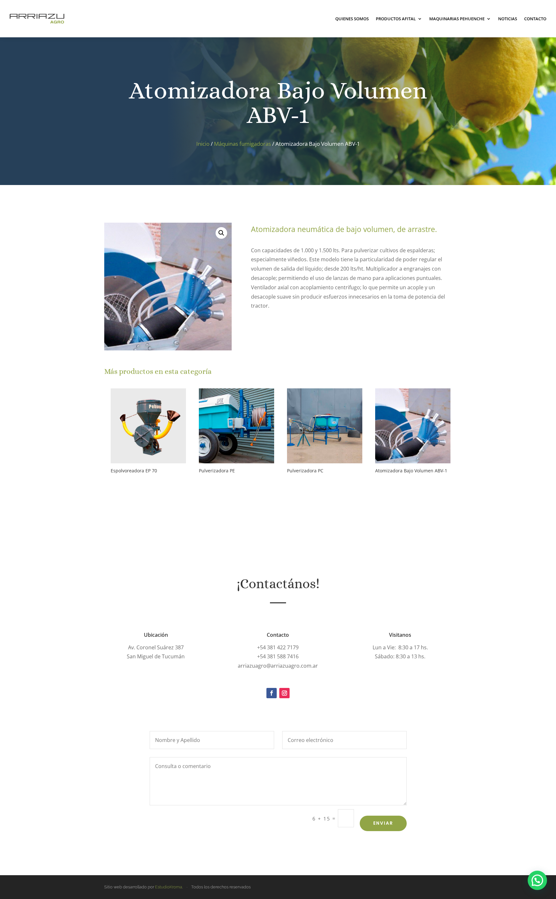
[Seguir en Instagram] (284, 693)
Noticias (507, 19)
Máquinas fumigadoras (242, 143)
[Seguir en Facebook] (271, 693)
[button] (221, 233)
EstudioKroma (168, 887)
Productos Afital (396, 19)
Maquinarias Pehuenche (457, 19)
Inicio (202, 143)
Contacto (535, 19)
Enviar (383, 823)
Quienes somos (352, 19)
